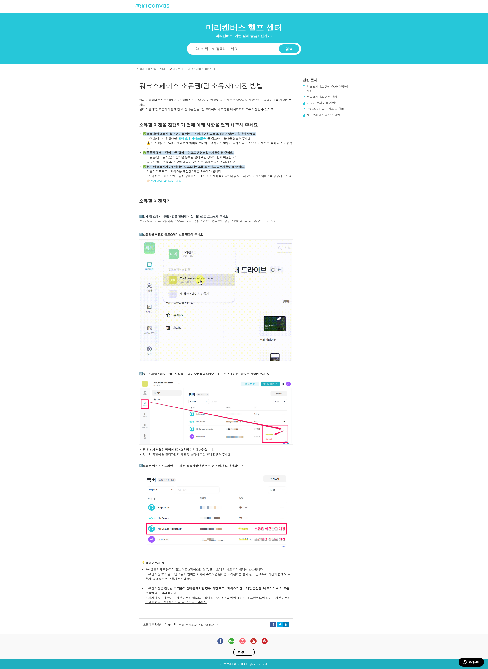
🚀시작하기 (176, 69)
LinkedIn (286, 624)
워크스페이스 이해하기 (201, 69)
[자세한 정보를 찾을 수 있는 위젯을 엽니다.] (471, 662)
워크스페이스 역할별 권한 (323, 115)
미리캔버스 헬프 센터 (244, 27)
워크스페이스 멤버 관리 (322, 97)
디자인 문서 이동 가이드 (322, 103)
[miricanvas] (152, 5)
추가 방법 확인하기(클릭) (166, 181)
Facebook (273, 624)
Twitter (280, 624)
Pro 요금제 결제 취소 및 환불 (325, 109)
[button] (169, 624)
